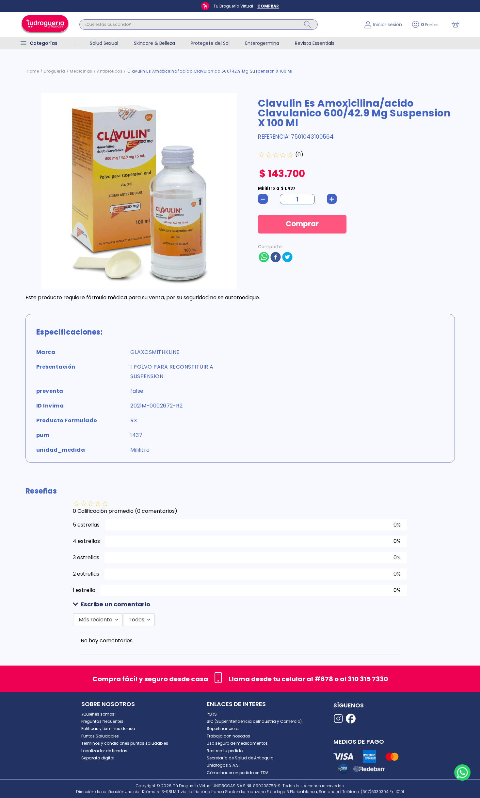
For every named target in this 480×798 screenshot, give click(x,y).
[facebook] (275, 258)
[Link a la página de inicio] (32, 71)
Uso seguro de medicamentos (237, 743)
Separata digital (97, 758)
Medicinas (81, 71)
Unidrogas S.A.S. (223, 765)
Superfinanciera (223, 728)
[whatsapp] (264, 258)
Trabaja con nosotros (228, 736)
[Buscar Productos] (307, 24)
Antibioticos (109, 71)
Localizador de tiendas (104, 751)
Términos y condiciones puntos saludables (124, 743)
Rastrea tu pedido (225, 751)
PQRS (212, 714)
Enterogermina (262, 43)
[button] (240, 604)
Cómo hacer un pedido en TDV (237, 772)
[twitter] (287, 258)
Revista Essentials (314, 43)
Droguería (54, 71)
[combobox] (217, 24)
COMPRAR (268, 6)
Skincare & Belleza (154, 43)
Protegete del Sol (210, 43)
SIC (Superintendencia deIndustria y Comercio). (255, 721)
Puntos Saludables (100, 736)
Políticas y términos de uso (108, 728)
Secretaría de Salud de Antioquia (240, 758)
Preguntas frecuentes (102, 721)
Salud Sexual (104, 43)
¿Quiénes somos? (99, 714)
